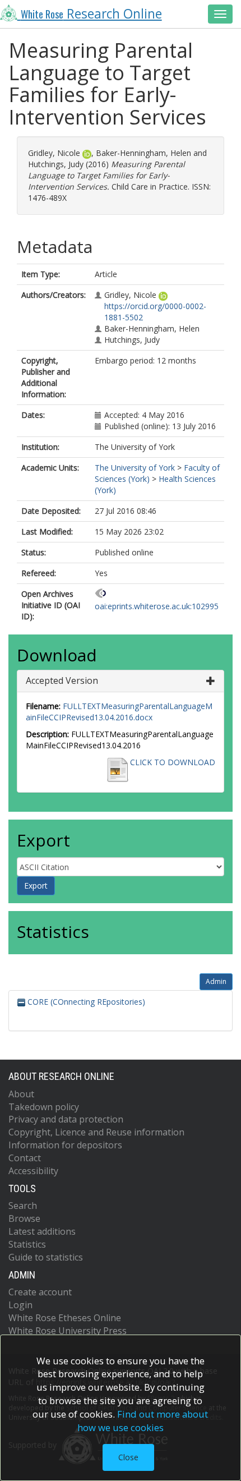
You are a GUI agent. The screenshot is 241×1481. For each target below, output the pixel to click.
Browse (24, 1218)
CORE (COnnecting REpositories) (85, 1001)
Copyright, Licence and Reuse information (96, 1132)
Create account (40, 1292)
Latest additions (42, 1231)
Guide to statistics (45, 1257)
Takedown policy (43, 1107)
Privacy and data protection (65, 1119)
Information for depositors (65, 1145)
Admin (216, 981)
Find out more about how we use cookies (142, 1421)
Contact (24, 1158)
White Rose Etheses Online (64, 1318)
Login (20, 1305)
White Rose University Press (67, 1330)
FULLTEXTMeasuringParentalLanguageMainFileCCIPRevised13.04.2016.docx (119, 712)
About (21, 1094)
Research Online (91, 13)
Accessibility (33, 1171)
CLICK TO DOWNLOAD (172, 762)
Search (22, 1205)
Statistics (27, 1244)
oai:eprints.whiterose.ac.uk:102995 (157, 606)
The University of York (135, 467)
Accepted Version (62, 680)
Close (128, 1457)
